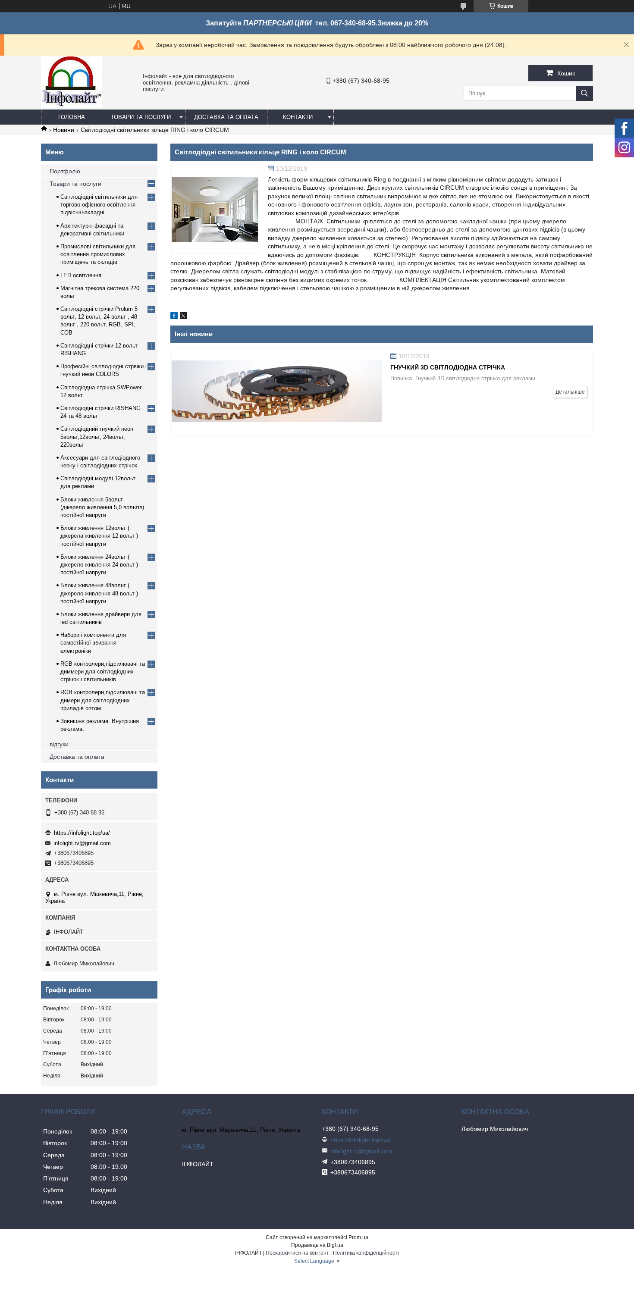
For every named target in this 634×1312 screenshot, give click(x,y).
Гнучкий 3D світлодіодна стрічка (447, 367)
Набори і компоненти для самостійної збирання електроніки (93, 643)
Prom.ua (358, 1237)
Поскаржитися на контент (297, 1253)
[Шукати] (584, 93)
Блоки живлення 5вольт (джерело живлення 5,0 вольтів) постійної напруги (102, 507)
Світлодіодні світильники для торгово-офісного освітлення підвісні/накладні (99, 205)
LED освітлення (80, 275)
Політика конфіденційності (366, 1253)
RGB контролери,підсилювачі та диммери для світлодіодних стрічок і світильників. (102, 672)
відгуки (59, 744)
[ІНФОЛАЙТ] (71, 105)
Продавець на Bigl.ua (317, 1245)
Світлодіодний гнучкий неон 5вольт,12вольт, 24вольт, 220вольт (96, 437)
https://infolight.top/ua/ (82, 833)
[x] (183, 316)
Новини (63, 129)
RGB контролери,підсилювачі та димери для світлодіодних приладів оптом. (102, 700)
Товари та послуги (141, 117)
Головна (71, 117)
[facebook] (174, 316)
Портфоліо (65, 171)
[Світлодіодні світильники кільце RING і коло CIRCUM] (214, 209)
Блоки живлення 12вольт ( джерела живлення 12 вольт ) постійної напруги (99, 536)
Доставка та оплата (226, 117)
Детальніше (570, 392)
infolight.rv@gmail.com (82, 843)
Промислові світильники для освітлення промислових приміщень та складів (97, 254)
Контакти (298, 117)
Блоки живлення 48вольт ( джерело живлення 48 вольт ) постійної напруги (99, 593)
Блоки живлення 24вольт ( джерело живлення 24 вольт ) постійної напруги (99, 565)
